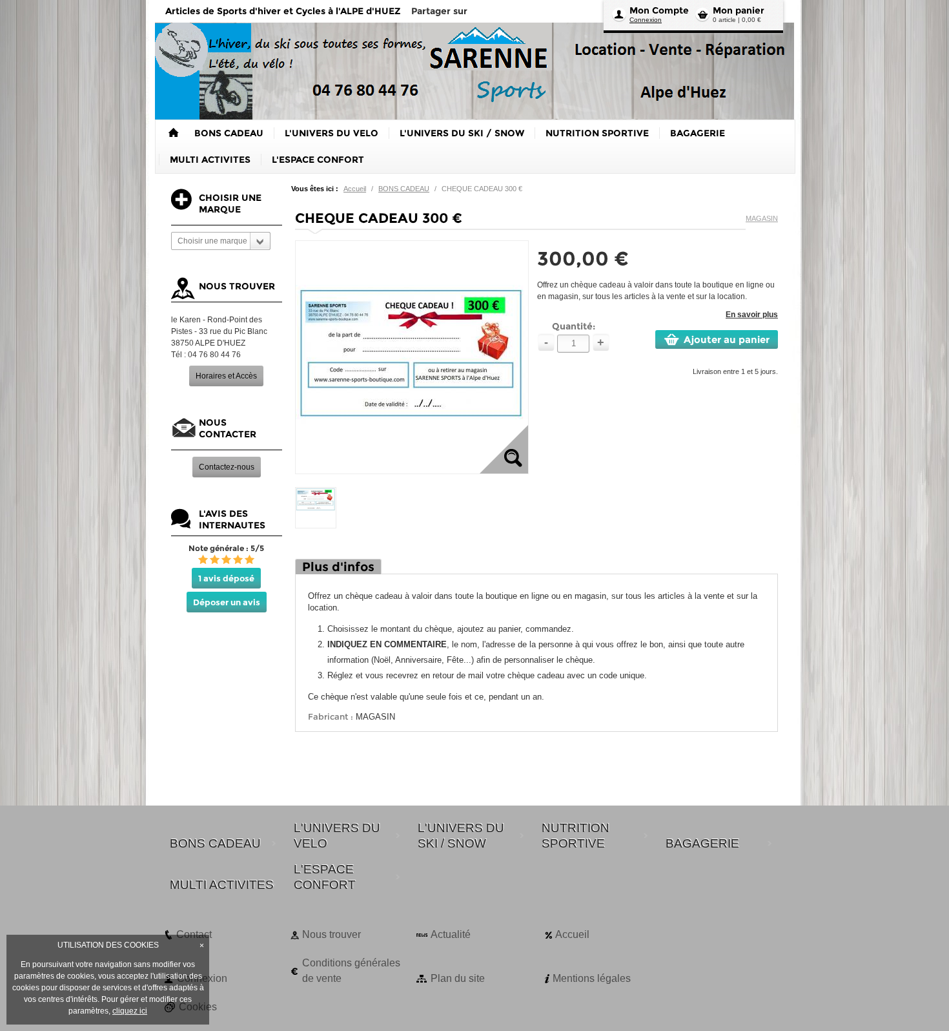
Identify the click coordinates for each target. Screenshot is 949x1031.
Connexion (645, 19)
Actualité (451, 934)
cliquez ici (129, 1010)
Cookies (198, 1006)
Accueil (354, 189)
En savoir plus (752, 314)
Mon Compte (659, 10)
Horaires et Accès (226, 375)
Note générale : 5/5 (226, 548)
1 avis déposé (226, 578)
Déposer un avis (226, 602)
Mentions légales (592, 978)
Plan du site (458, 978)
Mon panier (738, 10)
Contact (194, 934)
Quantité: (573, 326)
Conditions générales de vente (351, 970)
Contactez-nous (226, 467)
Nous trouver (331, 934)
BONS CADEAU (403, 189)
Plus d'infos (338, 566)
